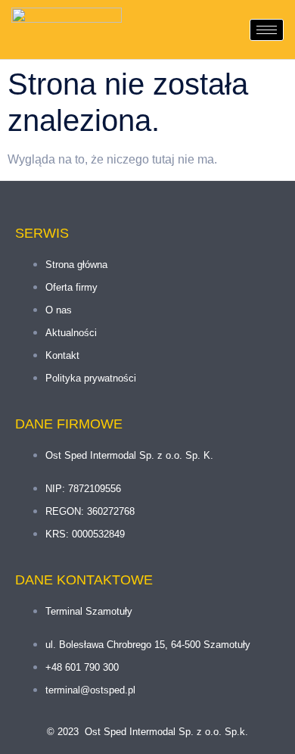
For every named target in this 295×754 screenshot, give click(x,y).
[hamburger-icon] (267, 30)
